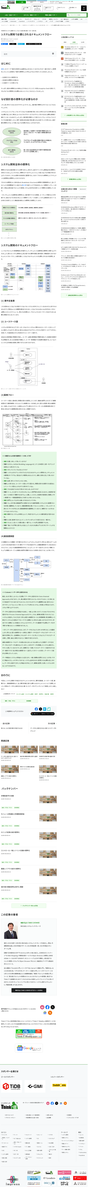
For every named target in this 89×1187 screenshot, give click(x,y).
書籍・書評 (81, 1140)
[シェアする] (36, 709)
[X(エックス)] (53, 1007)
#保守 (36, 694)
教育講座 (60, 2)
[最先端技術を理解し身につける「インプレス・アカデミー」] (80, 1184)
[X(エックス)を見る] (56, 1103)
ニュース (81, 1134)
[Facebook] (47, 1007)
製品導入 (42, 2)
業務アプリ (4, 1146)
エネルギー (52, 2)
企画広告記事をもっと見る (75, 295)
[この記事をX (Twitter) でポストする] (40, 709)
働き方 (50, 1154)
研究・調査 (71, 1)
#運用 (51, 694)
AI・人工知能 (5, 21)
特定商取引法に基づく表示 (32, 1117)
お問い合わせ (50, 1115)
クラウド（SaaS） (17, 1146)
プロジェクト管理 (52, 1150)
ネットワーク (28, 19)
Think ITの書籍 (59, 21)
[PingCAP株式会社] (11, 1086)
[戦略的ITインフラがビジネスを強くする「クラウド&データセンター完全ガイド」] (34, 1173)
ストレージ (36, 19)
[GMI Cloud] (35, 1086)
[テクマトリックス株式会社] (59, 1085)
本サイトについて (10, 1115)
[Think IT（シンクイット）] (9, 1108)
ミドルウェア (52, 1138)
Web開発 (51, 1143)
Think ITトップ (4, 25)
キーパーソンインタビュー (68, 1140)
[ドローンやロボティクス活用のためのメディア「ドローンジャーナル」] (64, 1184)
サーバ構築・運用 (66, 1149)
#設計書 (46, 694)
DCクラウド (65, 1)
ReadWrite (82, 1155)
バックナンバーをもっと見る (30, 905)
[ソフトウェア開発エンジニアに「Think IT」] (49, 1173)
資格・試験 (4, 1158)
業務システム (65, 1137)
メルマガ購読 (25, 8)
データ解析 (28, 1146)
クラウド (44, 19)
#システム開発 (29, 694)
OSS (3, 1150)
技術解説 (81, 1137)
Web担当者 (52, 1)
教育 (50, 1158)
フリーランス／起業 (29, 1157)
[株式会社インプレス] (13, 1181)
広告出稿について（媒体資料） (33, 1115)
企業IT (31, 2)
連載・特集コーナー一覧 (15, 25)
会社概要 (49, 1117)
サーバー (20, 19)
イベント (81, 1146)
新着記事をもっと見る (75, 179)
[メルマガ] (42, 1007)
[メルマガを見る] (47, 1103)
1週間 (74, 42)
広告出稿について (73, 8)
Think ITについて (61, 8)
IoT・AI (61, 1)
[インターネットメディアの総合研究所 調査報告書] (80, 1173)
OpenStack (22, 21)
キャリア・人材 (17, 1158)
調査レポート (65, 1143)
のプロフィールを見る (28, 990)
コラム (80, 1149)
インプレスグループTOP (73, 1117)
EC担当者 (57, 1)
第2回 (24, 185)
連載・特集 (4, 19)
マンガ (51, 21)
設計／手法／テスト (17, 1142)
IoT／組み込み (64, 19)
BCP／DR (16, 1154)
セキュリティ (40, 1154)
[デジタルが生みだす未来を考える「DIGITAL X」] (49, 1184)
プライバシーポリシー (11, 1117)
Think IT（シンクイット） (9, 7)
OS (81, 19)
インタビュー (40, 21)
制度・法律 (4, 1161)
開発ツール (39, 1143)
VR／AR (16, 1150)
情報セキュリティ (66, 1146)
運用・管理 (39, 1150)
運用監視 (28, 1154)
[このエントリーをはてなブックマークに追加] (44, 709)
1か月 (82, 42)
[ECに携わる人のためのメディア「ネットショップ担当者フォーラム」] (80, 1179)
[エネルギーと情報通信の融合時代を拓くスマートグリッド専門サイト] (64, 1179)
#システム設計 (20, 694)
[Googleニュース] (45, 1013)
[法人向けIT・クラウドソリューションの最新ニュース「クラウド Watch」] (34, 1179)
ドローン (56, 2)
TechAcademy (82, 1152)
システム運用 (5, 1154)
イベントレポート (31, 21)
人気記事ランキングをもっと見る (75, 115)
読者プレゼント (48, 8)
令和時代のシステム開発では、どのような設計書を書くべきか (35, 25)
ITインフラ (12, 19)
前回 (2, 69)
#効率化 (41, 694)
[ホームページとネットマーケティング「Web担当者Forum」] (64, 1173)
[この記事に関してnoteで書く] (48, 709)
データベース (5, 1143)
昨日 (65, 42)
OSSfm (67, 21)
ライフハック (40, 1158)
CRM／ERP (51, 1146)
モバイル (39, 1146)
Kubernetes (13, 21)
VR (46, 21)
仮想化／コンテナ (53, 19)
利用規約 (69, 1115)
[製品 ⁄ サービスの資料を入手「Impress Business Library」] (34, 1184)
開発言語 (28, 1143)
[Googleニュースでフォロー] (60, 1103)
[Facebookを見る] (52, 1103)
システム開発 (74, 19)
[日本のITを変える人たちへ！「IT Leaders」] (49, 1179)
